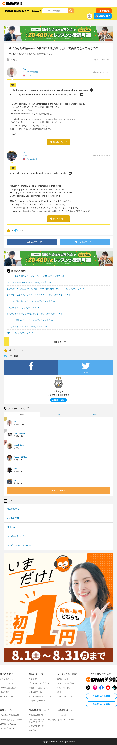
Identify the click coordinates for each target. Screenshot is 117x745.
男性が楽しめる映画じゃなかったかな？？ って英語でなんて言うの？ (39, 295)
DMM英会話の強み (8, 687)
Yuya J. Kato (19, 445)
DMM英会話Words (8, 724)
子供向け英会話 (35, 692)
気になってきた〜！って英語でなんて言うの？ (28, 326)
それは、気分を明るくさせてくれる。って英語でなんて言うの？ (36, 276)
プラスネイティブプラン (39, 683)
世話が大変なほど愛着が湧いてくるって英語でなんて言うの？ (35, 314)
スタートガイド (6, 683)
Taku (16, 469)
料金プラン (33, 679)
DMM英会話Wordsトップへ (19, 545)
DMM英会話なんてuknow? (11, 719)
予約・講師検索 (63, 687)
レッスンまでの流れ (65, 683)
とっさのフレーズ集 (65, 719)
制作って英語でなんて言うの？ (21, 332)
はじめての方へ (6, 679)
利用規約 (11, 527)
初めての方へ (13, 509)
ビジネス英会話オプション (40, 696)
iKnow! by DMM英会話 (9, 715)
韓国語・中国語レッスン (39, 687)
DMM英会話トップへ (16, 536)
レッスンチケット (64, 696)
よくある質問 (13, 518)
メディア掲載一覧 (36, 726)
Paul (15, 422)
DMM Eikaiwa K (20, 433)
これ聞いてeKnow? (37, 700)
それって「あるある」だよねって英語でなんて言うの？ (32, 301)
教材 (59, 692)
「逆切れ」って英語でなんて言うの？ (24, 307)
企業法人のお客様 (101, 696)
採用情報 (32, 730)
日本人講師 (4, 692)
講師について (62, 679)
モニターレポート (7, 696)
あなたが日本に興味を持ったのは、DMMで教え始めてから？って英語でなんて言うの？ (46, 288)
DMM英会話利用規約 (37, 715)
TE (15, 480)
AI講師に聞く (104, 16)
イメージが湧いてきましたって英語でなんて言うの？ (31, 320)
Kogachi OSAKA (20, 457)
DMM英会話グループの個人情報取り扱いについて (42, 720)
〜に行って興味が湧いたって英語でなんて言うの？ (30, 282)
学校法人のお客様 (101, 704)
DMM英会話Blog (7, 728)
